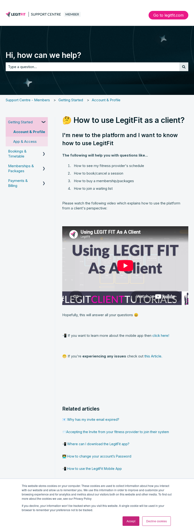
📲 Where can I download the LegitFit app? (95, 444)
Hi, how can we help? (43, 55)
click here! (160, 335)
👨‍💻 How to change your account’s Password (96, 456)
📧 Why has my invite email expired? (90, 419)
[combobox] (92, 66)
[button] (44, 122)
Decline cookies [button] (156, 521)
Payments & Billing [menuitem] (18, 183)
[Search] (183, 66)
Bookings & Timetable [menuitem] (17, 153)
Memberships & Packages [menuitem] (21, 168)
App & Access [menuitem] (25, 141)
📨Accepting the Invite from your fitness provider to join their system (115, 432)
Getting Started (70, 100)
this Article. (153, 356)
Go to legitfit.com (168, 15)
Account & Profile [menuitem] (29, 132)
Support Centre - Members (28, 100)
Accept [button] (131, 521)
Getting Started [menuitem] (20, 122)
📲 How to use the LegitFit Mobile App (92, 469)
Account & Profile (106, 100)
